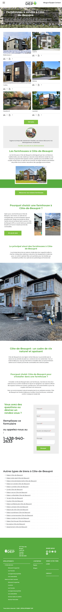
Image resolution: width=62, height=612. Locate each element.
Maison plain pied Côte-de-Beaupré (17, 478)
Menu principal (3, 2)
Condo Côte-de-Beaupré (14, 489)
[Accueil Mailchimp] (31, 3)
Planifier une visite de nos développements (31, 145)
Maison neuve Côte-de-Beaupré (16, 492)
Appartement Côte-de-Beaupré (16, 527)
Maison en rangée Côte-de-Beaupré (18, 484)
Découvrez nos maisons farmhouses (31, 192)
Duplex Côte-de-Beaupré (14, 501)
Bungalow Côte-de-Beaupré (15, 524)
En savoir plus (13, 233)
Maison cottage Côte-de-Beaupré (17, 507)
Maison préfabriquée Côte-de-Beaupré (19, 504)
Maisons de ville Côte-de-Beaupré (17, 509)
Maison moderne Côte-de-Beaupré (17, 518)
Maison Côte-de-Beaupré (14, 475)
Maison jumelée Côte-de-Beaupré (17, 486)
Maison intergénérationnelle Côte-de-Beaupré (21, 481)
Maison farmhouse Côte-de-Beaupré (18, 521)
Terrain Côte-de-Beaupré (14, 498)
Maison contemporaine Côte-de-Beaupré (19, 515)
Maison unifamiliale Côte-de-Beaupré (18, 495)
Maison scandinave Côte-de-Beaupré (18, 512)
